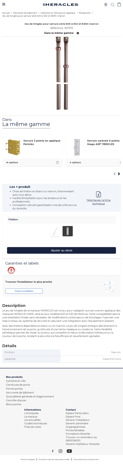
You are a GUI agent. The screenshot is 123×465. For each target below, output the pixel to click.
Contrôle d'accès (16, 400)
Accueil (6, 13)
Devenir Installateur (78, 420)
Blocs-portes (13, 404)
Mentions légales (28, 459)
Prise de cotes (32, 426)
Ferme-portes (14, 388)
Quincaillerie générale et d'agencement (30, 396)
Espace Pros (73, 416)
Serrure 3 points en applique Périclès (41, 142)
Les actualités (32, 420)
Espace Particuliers (77, 413)
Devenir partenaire (77, 423)
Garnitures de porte (18, 384)
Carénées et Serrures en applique (57, 13)
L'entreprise (31, 413)
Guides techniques (35, 423)
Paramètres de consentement (86, 459)
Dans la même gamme (59, 33)
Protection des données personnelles (54, 459)
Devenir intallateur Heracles (82, 444)
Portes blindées (75, 430)
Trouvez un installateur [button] (24, 291)
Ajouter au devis (61, 250)
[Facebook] (55, 451)
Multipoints (84, 13)
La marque (30, 416)
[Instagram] (63, 451)
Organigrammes (75, 426)
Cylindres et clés (16, 380)
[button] (3, 4)
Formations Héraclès (78, 433)
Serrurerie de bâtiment (25, 13)
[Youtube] (71, 451)
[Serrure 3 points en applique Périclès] (57, 162)
